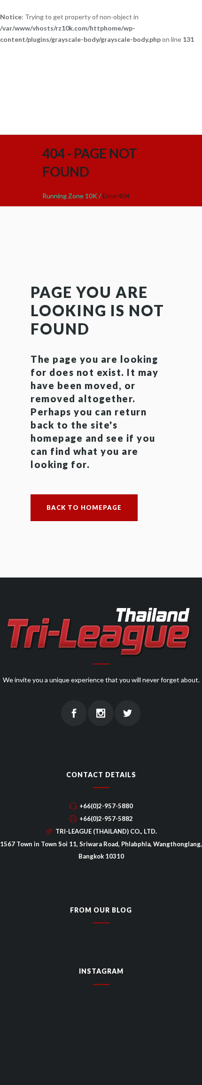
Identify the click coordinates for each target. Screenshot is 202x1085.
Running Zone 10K (69, 196)
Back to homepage (84, 507)
